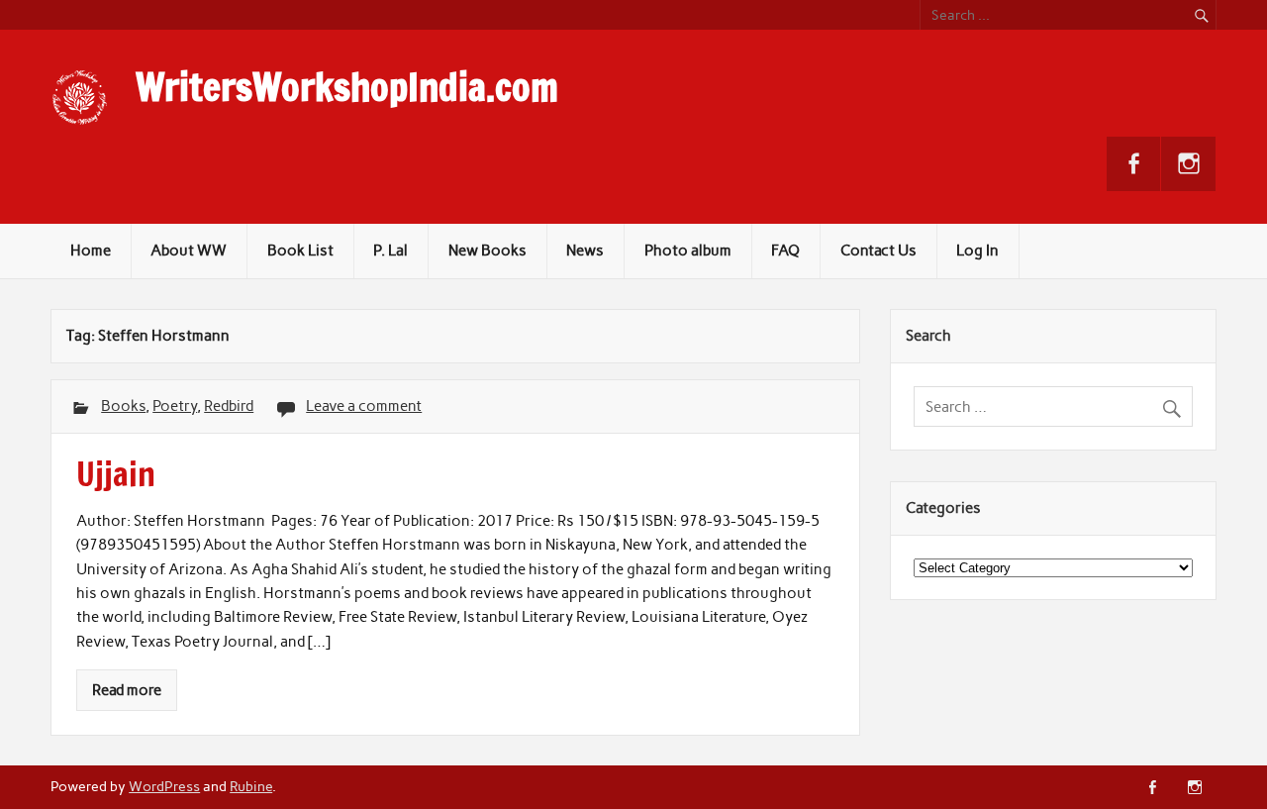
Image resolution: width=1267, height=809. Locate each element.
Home (90, 250)
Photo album (687, 250)
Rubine (251, 786)
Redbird (228, 406)
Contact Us (878, 250)
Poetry (174, 406)
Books (123, 406)
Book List (300, 250)
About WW (188, 250)
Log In (977, 250)
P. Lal (390, 250)
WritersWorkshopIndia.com (347, 87)
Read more (126, 690)
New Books (487, 250)
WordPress (164, 786)
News (585, 250)
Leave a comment (364, 406)
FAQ (785, 250)
